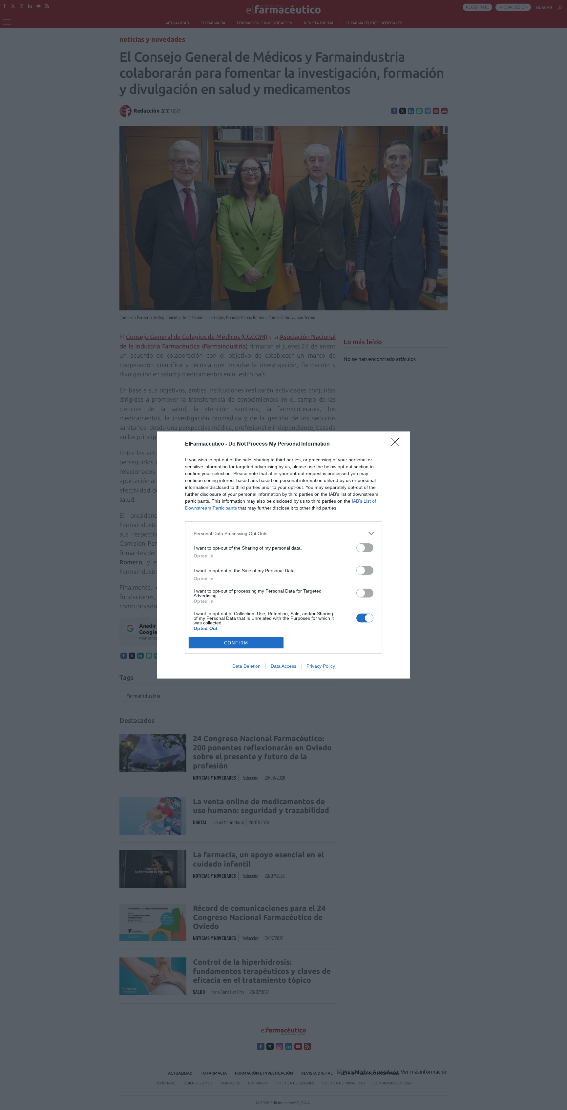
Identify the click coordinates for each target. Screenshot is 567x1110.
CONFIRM (236, 642)
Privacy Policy (320, 666)
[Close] (397, 444)
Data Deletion (246, 666)
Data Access (283, 666)
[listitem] (283, 533)
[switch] (364, 547)
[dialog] (283, 555)
